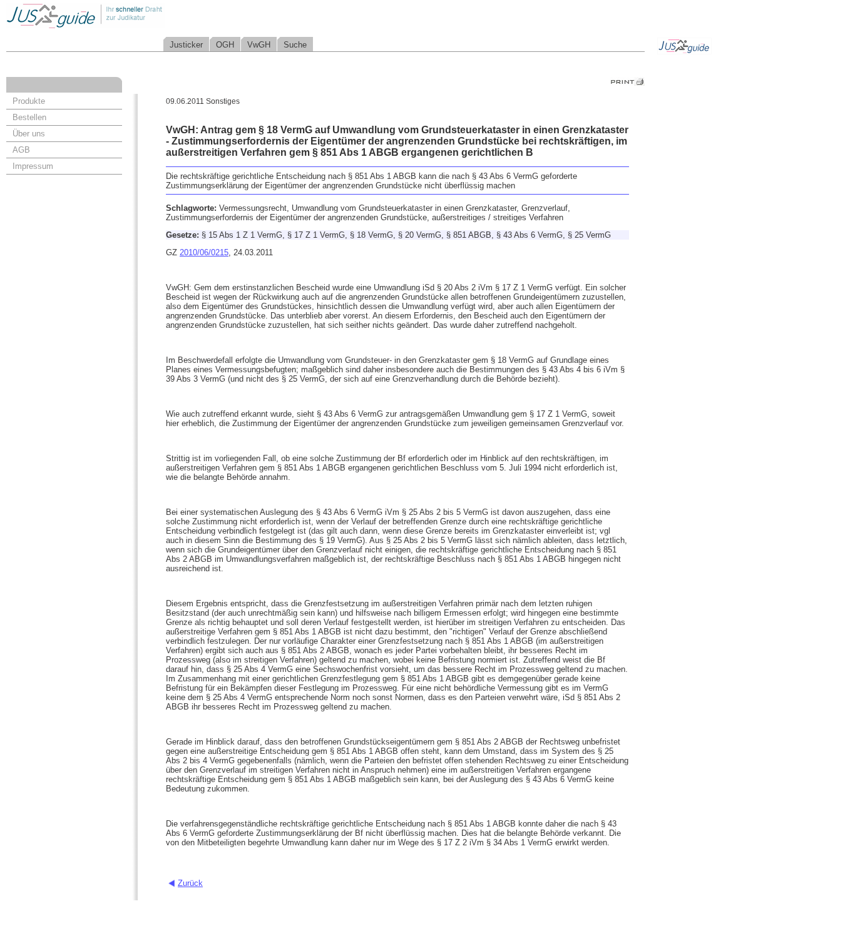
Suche (295, 44)
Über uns (29, 133)
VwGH (258, 44)
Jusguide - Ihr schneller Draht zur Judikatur (125, 15)
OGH (225, 44)
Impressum (33, 166)
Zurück (190, 883)
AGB (21, 150)
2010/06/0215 (204, 252)
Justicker (186, 44)
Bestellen (29, 117)
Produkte (29, 101)
